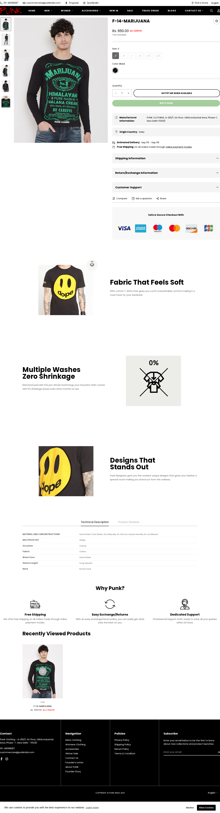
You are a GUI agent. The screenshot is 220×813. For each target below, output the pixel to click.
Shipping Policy (122, 744)
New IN (114, 10)
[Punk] (11, 10)
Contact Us (193, 10)
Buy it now (166, 103)
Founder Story (73, 771)
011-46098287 (7, 748)
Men (47, 10)
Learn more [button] (92, 807)
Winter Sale (71, 753)
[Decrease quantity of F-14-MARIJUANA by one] (115, 93)
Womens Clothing (75, 744)
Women (65, 10)
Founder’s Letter (74, 762)
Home (31, 10)
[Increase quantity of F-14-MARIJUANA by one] (128, 93)
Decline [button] (190, 807)
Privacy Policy (121, 740)
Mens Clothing (73, 740)
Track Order (150, 10)
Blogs (172, 10)
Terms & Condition (124, 753)
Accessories (90, 10)
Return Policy (121, 749)
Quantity (117, 85)
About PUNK (72, 767)
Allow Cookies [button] (206, 807)
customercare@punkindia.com (17, 752)
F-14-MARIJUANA (43, 706)
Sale (130, 10)
